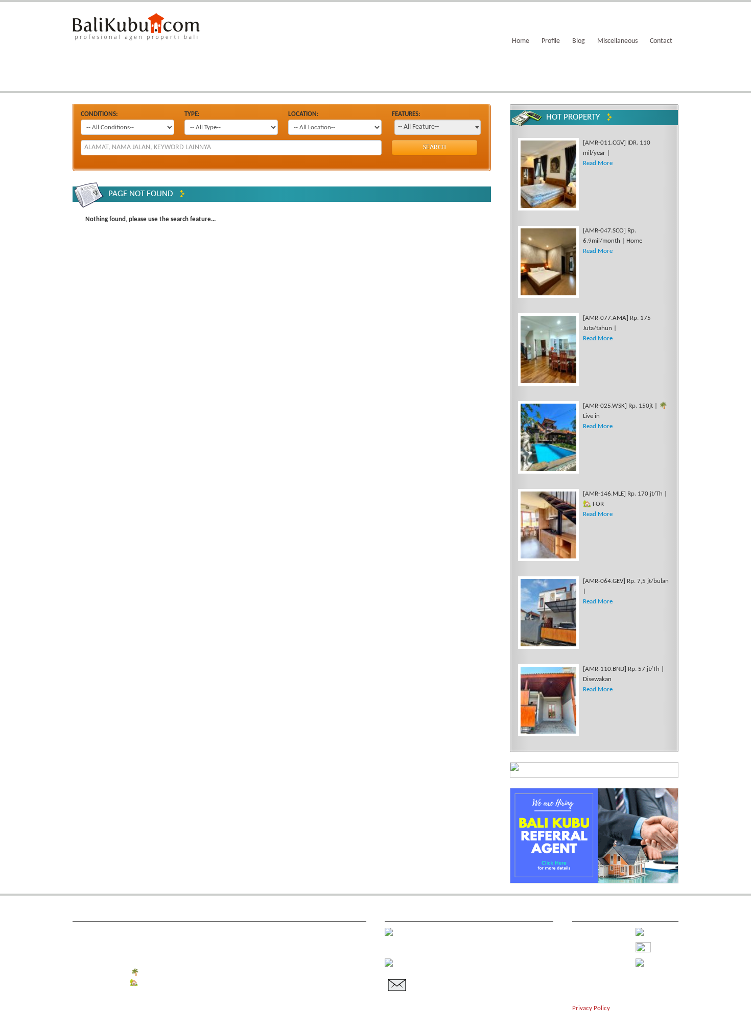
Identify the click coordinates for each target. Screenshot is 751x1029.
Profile (551, 41)
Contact (661, 41)
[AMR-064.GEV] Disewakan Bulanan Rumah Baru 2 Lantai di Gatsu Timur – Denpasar (198, 993)
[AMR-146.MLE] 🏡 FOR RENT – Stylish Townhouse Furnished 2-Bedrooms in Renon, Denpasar (212, 982)
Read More (598, 163)
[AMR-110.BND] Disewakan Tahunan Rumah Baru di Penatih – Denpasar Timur (190, 1003)
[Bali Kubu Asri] (136, 25)
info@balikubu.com (458, 977)
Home (520, 41)
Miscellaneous (617, 41)
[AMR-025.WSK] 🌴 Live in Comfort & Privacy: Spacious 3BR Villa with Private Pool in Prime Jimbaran (222, 972)
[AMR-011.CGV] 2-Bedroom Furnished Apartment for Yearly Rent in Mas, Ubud (191, 931)
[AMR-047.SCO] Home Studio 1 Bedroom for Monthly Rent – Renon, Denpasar (190, 942)
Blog (578, 41)
